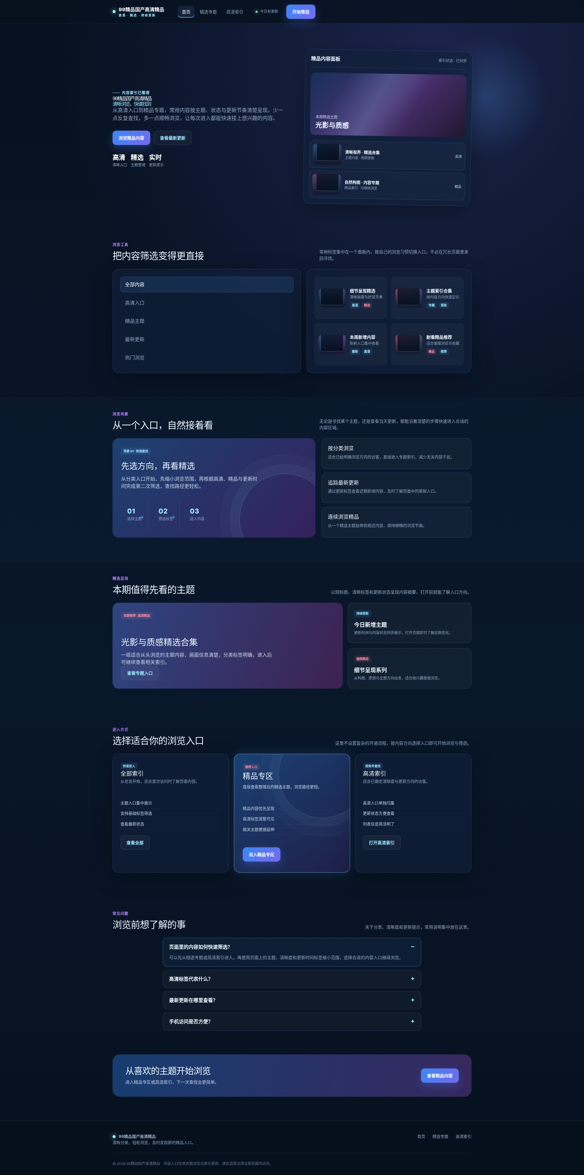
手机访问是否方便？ (191, 1021)
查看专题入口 (140, 673)
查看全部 (135, 842)
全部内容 (134, 284)
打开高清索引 (382, 842)
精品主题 (134, 321)
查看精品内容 (440, 1075)
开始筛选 (300, 11)
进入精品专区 (261, 854)
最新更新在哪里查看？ (193, 1000)
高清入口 (134, 303)
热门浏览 (134, 358)
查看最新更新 (173, 137)
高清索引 (234, 11)
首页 (186, 11)
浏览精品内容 (131, 137)
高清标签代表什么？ (191, 979)
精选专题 (208, 11)
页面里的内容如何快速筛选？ (200, 947)
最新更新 (134, 339)
